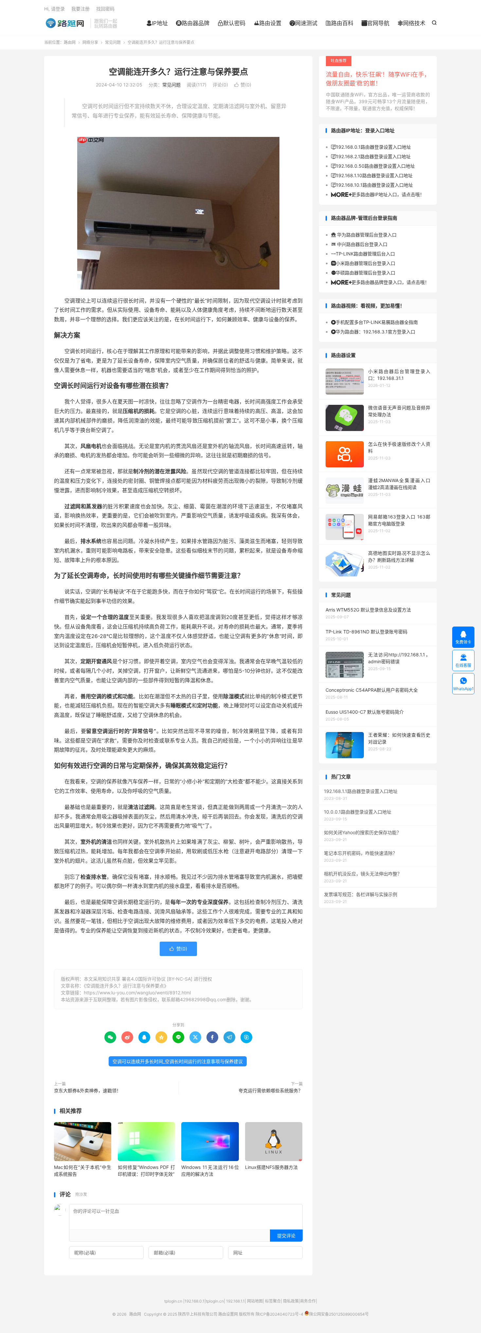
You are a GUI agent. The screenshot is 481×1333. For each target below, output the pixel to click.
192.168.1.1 (235, 1301)
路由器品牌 (192, 23)
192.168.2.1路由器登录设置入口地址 (371, 156)
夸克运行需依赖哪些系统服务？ (271, 1090)
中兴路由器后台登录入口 (359, 244)
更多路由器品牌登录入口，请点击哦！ (380, 282)
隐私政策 (291, 1301)
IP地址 (157, 23)
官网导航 (375, 23)
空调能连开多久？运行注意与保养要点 (178, 72)
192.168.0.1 (195, 1301)
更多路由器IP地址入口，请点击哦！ (377, 194)
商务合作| (308, 1301)
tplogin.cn (173, 1301)
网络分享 (90, 42)
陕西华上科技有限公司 (197, 1314)
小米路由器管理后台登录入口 (363, 263)
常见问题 (113, 42)
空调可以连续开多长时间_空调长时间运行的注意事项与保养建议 (178, 1061)
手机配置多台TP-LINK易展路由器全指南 (374, 322)
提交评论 (286, 1235)
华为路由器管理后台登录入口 (364, 234)
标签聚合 (273, 1301)
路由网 (65, 23)
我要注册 (80, 8)
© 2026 (120, 1314)
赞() (242, 84)
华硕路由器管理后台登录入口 (363, 272)
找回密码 (105, 8)
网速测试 (303, 23)
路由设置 (267, 23)
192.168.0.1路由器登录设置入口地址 (371, 147)
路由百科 (339, 23)
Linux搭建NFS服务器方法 (271, 1167)
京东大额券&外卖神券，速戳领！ (87, 1090)
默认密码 (231, 23)
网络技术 (411, 23)
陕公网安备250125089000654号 (339, 1314)
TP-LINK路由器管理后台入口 (363, 253)
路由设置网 (228, 1314)
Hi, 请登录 (54, 8)
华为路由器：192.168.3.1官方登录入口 (373, 331)
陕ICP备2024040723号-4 (279, 1314)
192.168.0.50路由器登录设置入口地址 (373, 166)
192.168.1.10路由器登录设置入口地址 (372, 175)
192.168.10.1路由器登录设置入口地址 (372, 185)
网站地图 (255, 1301)
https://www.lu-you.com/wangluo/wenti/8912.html (137, 992)
